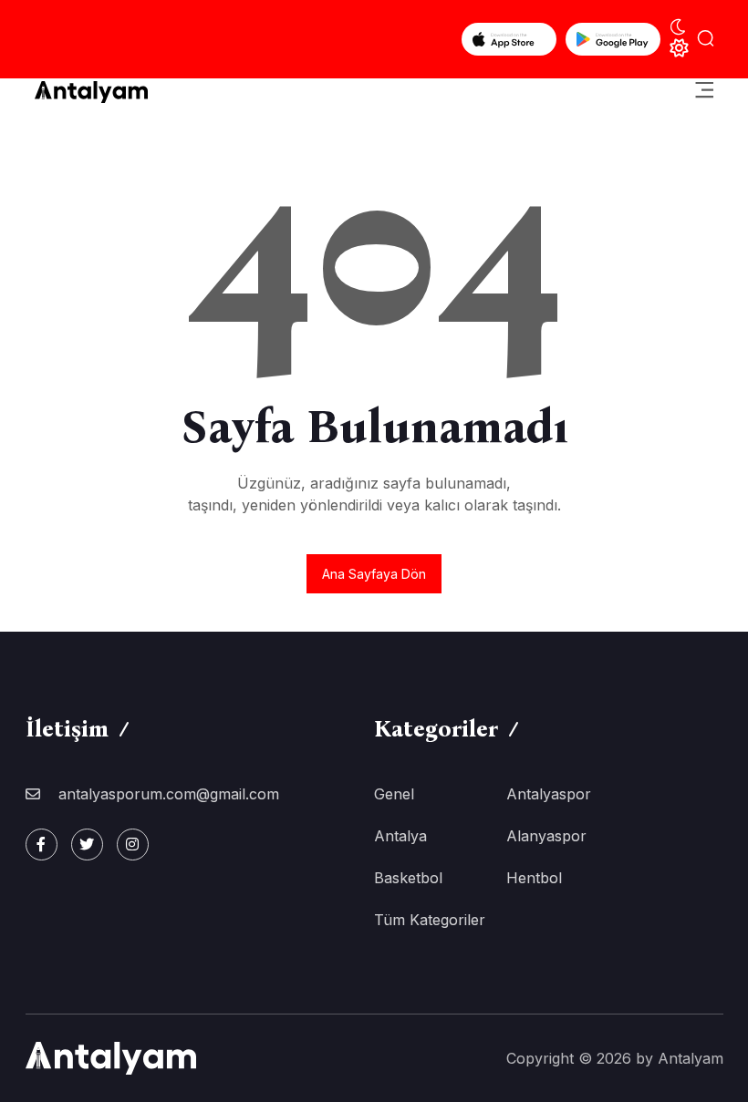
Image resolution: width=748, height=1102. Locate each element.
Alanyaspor (546, 836)
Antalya (400, 836)
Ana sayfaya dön (374, 574)
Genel (394, 794)
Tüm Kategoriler (429, 920)
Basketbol (408, 878)
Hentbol (534, 878)
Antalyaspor (548, 794)
